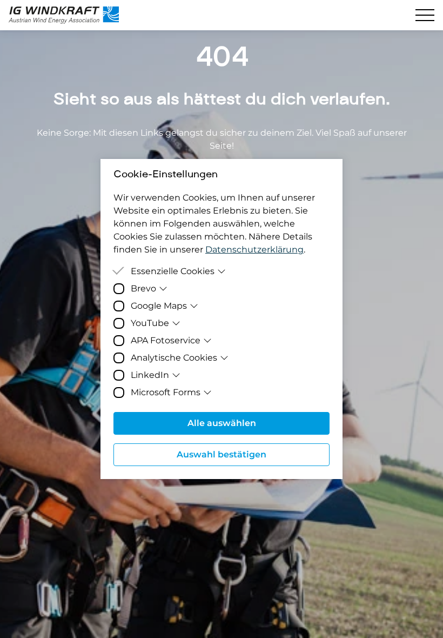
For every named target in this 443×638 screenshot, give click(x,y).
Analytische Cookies (174, 358)
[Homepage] (69, 15)
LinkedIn (150, 375)
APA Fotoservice (165, 340)
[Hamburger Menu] (424, 15)
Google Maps (159, 306)
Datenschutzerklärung (254, 249)
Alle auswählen (221, 423)
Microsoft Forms (165, 392)
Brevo (143, 288)
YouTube (150, 323)
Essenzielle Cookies (172, 271)
